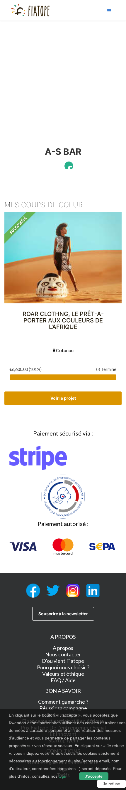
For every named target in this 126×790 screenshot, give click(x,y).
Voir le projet (63, 398)
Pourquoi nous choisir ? (63, 667)
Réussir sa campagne (63, 708)
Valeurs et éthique (63, 673)
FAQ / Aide (63, 680)
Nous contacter (63, 654)
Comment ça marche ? (63, 701)
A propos (63, 648)
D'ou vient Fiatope (63, 661)
